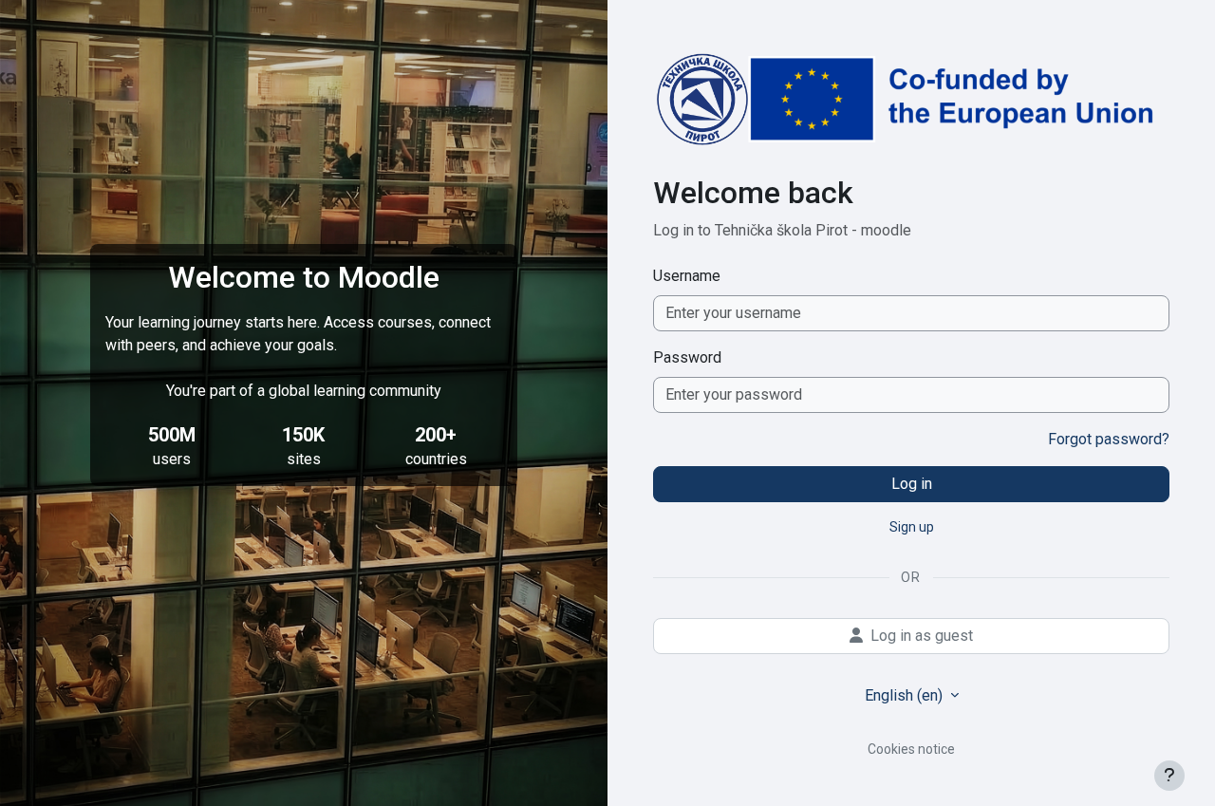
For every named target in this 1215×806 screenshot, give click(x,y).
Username (686, 276)
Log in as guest (921, 636)
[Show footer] (1169, 775)
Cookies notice (911, 749)
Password (687, 357)
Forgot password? (1108, 439)
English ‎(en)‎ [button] (905, 695)
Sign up (911, 526)
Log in (911, 484)
